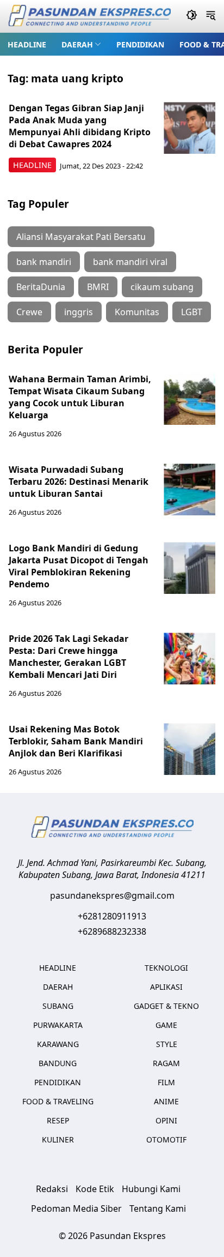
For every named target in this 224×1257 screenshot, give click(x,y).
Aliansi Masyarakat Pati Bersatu (81, 237)
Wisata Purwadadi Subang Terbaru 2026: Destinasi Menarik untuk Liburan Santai (78, 482)
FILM (166, 1082)
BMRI (98, 287)
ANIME (166, 1101)
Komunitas (137, 312)
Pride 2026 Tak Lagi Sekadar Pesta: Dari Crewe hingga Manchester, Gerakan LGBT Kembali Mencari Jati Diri (68, 657)
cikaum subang (162, 287)
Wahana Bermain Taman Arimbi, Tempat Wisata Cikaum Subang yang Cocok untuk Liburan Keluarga (80, 397)
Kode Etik (95, 1189)
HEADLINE (27, 44)
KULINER (58, 1139)
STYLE (166, 1044)
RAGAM (166, 1063)
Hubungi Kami (151, 1189)
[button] (81, 44)
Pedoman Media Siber (76, 1208)
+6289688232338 (112, 931)
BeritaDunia (40, 287)
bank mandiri (43, 262)
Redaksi (52, 1189)
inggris (78, 312)
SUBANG (57, 1006)
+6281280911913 (112, 916)
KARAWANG (58, 1044)
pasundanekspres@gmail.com (112, 895)
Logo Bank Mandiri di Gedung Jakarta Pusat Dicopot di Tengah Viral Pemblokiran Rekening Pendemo (78, 566)
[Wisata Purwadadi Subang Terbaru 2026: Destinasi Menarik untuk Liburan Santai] (189, 489)
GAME (166, 1025)
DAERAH (77, 44)
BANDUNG (58, 1063)
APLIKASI (166, 987)
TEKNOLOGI (166, 968)
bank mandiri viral (130, 262)
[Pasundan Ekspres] (89, 16)
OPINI (166, 1120)
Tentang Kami (157, 1208)
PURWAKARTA (58, 1025)
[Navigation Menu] (210, 16)
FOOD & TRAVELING (58, 1101)
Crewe (29, 312)
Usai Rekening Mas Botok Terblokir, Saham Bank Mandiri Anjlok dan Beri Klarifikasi (76, 741)
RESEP (58, 1120)
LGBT (191, 312)
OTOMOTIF (166, 1139)
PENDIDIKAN (140, 44)
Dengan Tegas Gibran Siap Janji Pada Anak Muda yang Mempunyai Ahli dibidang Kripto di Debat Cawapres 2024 (80, 126)
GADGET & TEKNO (166, 1006)
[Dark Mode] (191, 16)
